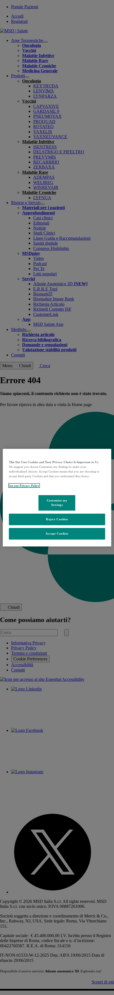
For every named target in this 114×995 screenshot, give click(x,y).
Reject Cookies (57, 519)
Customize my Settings (57, 502)
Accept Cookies (57, 533)
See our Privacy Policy (24, 485)
